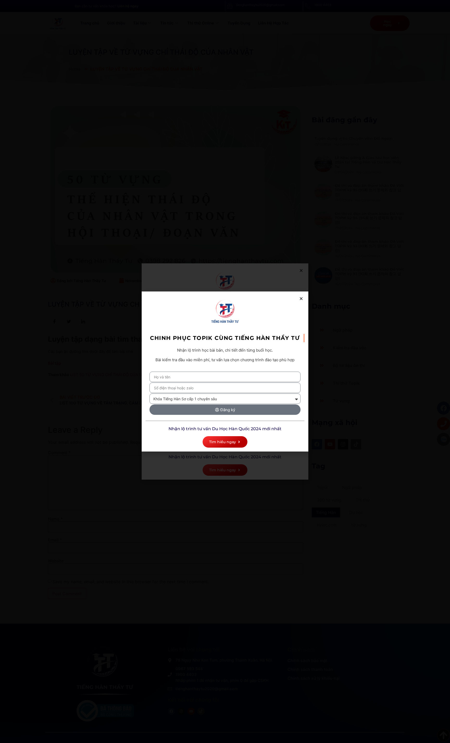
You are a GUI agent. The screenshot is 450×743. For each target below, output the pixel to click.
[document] (225, 371)
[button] (301, 299)
